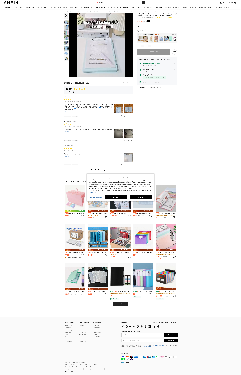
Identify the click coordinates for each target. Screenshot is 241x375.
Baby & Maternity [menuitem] (125, 7)
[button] (232, 3)
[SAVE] (174, 52)
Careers (67, 334)
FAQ (94, 339)
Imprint (94, 369)
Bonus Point (96, 330)
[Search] (143, 2)
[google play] (158, 327)
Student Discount (69, 336)
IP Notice (80, 369)
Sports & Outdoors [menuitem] (148, 7)
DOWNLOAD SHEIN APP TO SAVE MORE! (164, 323)
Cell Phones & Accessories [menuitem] (172, 7)
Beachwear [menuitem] (39, 7)
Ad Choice (101, 369)
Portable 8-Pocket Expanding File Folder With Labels (121, 291)
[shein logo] (11, 2)
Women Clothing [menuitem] (29, 7)
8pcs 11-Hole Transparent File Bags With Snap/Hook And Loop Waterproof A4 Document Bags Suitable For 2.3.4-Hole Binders (143, 252)
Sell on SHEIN (82, 341)
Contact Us (96, 325)
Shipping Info (82, 325)
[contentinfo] (149, 358)
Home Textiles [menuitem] (159, 7)
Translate (66, 111)
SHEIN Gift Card (97, 336)
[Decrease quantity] (142, 46)
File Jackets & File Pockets (98, 11)
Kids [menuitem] (45, 7)
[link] (224, 2)
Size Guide (82, 336)
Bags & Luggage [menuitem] (136, 7)
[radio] (141, 30)
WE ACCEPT (124, 353)
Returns (81, 327)
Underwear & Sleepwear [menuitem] (75, 7)
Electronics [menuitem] (184, 7)
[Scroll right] (235, 7)
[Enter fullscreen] (131, 75)
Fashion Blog (68, 341)
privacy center (147, 346)
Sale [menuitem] (21, 7)
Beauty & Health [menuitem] (113, 7)
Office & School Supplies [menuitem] (222, 7)
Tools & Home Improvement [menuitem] (206, 7)
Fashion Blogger (69, 330)
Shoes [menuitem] (65, 7)
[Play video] (101, 45)
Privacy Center (68, 364)
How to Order (82, 332)
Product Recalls (97, 332)
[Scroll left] (233, 7)
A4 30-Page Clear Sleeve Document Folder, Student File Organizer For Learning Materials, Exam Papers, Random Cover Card (166, 213)
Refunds (81, 330)
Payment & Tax (97, 327)
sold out (154, 52)
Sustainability (68, 327)
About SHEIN (68, 325)
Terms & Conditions (95, 366)
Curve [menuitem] (50, 7)
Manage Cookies (93, 364)
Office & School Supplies (74, 11)
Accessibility (87, 369)
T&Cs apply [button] (146, 71)
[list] (136, 326)
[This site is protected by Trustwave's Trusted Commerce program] (122, 362)
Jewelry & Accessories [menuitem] (100, 7)
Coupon (95, 334)
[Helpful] (121, 116)
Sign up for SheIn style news (130, 331)
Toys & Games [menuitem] (193, 7)
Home (65, 11)
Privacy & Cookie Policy (158, 345)
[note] (75, 211)
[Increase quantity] (149, 46)
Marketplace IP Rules (70, 369)
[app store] (154, 327)
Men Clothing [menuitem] (57, 7)
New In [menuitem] (16, 7)
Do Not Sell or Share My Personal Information (76, 366)
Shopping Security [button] (148, 75)
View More (120, 304)
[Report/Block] (131, 116)
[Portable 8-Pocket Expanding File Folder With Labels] (120, 276)
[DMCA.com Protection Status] (127, 362)
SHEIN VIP (82, 339)
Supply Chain (68, 332)
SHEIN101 (67, 339)
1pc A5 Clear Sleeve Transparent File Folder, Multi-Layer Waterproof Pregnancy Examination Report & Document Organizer (143, 291)
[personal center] (221, 3)
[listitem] (140, 39)
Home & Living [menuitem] (88, 7)
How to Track (82, 334)
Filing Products (86, 11)
